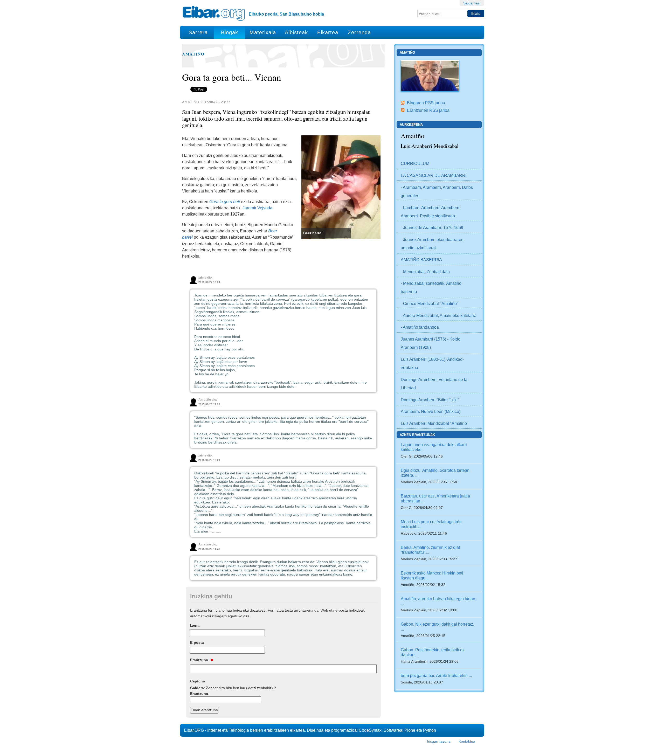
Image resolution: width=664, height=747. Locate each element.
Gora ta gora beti (224, 201)
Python (429, 730)
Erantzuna (199, 660)
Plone (409, 730)
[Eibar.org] (214, 13)
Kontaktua (467, 741)
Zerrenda (359, 32)
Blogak (229, 32)
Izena (194, 625)
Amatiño (193, 54)
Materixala (263, 32)
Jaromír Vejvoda (257, 207)
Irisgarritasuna (439, 741)
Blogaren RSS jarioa (426, 102)
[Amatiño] (430, 75)
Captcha (197, 681)
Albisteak (296, 32)
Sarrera (198, 32)
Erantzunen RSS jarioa (428, 110)
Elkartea (327, 32)
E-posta (197, 642)
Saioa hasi (471, 3)
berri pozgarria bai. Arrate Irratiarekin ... (436, 675)
